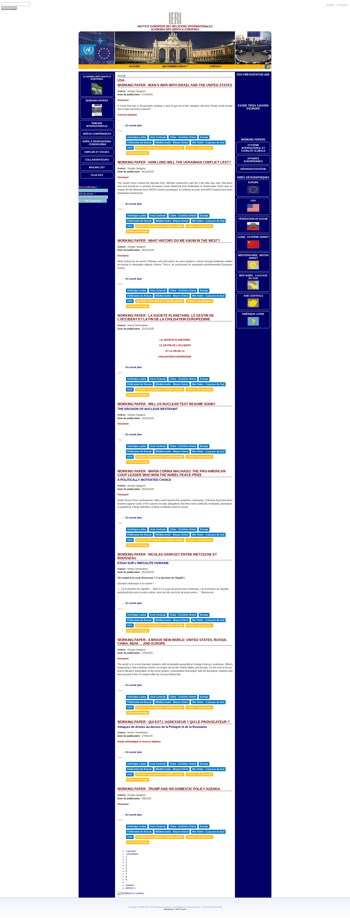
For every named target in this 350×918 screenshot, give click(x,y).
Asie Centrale (158, 137)
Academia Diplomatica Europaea (97, 77)
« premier (131, 851)
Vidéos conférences (97, 133)
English (331, 5)
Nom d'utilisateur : (89, 187)
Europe (204, 137)
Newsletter (169, 909)
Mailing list (97, 167)
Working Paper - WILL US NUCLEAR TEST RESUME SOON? (166, 404)
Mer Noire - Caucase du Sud (208, 142)
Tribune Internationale (97, 125)
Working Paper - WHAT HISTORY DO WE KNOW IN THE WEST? (168, 240)
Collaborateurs (97, 159)
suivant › (130, 885)
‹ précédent (132, 854)
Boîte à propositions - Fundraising (97, 143)
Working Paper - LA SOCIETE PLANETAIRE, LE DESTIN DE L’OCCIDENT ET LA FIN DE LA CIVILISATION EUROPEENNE (165, 317)
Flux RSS (97, 175)
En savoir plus (134, 125)
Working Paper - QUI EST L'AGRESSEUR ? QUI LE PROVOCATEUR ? (173, 722)
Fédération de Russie (139, 142)
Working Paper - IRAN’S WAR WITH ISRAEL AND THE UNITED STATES (174, 85)
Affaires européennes (199, 147)
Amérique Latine (136, 137)
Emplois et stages (96, 152)
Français (343, 5)
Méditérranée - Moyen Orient (253, 257)
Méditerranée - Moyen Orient (172, 142)
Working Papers (97, 100)
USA (129, 147)
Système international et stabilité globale (159, 147)
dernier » (131, 888)
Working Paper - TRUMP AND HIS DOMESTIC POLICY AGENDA (168, 789)
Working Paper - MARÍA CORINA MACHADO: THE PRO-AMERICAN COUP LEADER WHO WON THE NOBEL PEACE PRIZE (171, 473)
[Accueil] (175, 23)
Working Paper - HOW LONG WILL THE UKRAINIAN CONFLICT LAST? (174, 162)
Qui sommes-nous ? (175, 66)
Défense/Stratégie (137, 153)
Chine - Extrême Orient (183, 137)
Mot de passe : (87, 193)
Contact (215, 66)
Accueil (134, 66)
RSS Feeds (180, 909)
